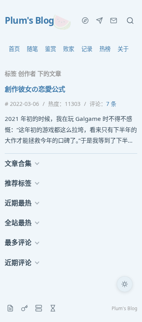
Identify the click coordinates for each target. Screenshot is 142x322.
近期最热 (18, 203)
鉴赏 (50, 49)
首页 (14, 49)
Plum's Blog (29, 20)
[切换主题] (125, 284)
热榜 (104, 49)
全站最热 (18, 222)
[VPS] (38, 308)
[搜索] (130, 20)
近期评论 (18, 262)
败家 (68, 49)
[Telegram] (99, 20)
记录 (86, 49)
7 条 (111, 103)
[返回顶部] (125, 305)
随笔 (32, 49)
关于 (123, 49)
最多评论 (18, 242)
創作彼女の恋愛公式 (35, 89)
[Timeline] (52, 308)
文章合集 (18, 163)
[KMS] (24, 308)
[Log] (10, 308)
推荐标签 (18, 183)
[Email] (113, 20)
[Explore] (85, 20)
